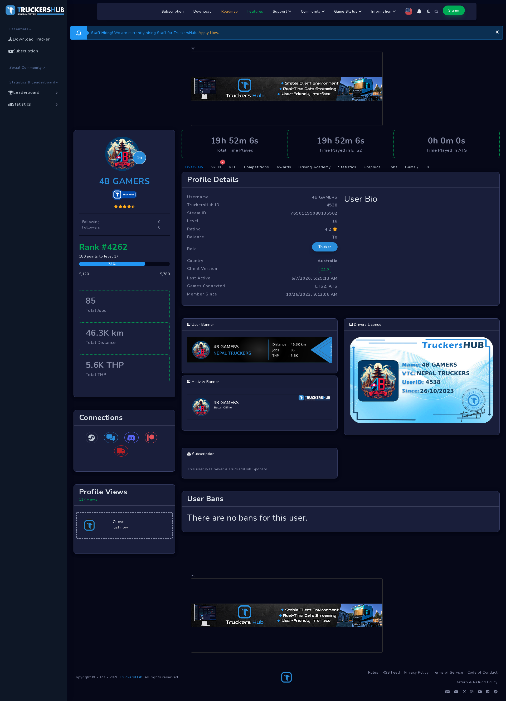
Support (280, 11)
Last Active (199, 278)
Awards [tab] (283, 167)
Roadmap (229, 11)
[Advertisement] (286, 89)
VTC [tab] (233, 167)
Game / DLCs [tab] (417, 167)
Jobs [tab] (394, 167)
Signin (453, 10)
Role (192, 248)
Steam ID (196, 213)
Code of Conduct (483, 672)
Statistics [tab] (347, 167)
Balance (195, 237)
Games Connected (206, 286)
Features (255, 11)
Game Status (346, 11)
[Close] (497, 31)
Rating (194, 229)
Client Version (202, 268)
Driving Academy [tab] (315, 167)
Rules (373, 672)
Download (202, 11)
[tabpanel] (341, 352)
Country (195, 260)
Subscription (173, 11)
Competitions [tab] (256, 167)
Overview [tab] (194, 167)
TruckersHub (131, 677)
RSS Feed (391, 672)
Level (193, 221)
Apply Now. (208, 32)
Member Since (202, 294)
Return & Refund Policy (477, 682)
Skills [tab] (217, 166)
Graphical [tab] (373, 167)
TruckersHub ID (203, 205)
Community (311, 11)
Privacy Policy (416, 672)
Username (198, 197)
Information (382, 11)
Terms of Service (448, 672)
